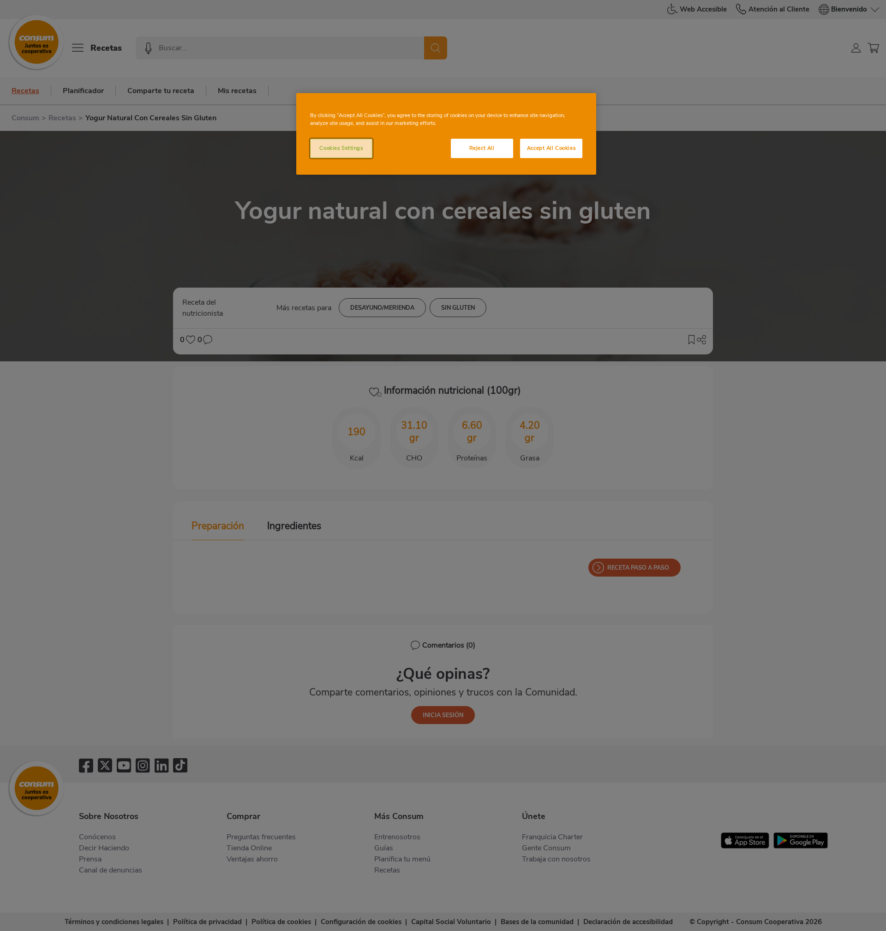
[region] (446, 134)
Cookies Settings (341, 148)
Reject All (482, 148)
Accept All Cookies (551, 148)
